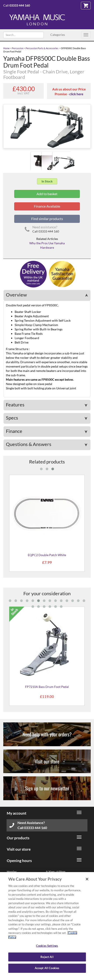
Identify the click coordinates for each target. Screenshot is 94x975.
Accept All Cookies (47, 968)
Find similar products (47, 219)
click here (76, 94)
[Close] (87, 879)
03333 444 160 (19, 5)
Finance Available (47, 206)
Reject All (46, 957)
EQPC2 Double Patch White (47, 555)
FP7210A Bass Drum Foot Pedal (47, 687)
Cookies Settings (47, 945)
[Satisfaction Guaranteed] (61, 274)
